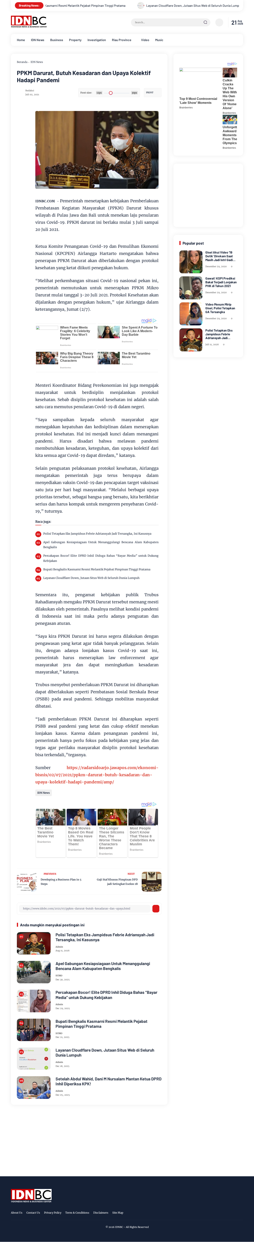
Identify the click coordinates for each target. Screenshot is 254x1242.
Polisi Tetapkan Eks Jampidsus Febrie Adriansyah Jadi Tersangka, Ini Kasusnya (97, 533)
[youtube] (240, 1213)
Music (159, 40)
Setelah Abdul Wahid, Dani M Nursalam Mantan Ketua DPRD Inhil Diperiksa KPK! (109, 1081)
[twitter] (222, 1213)
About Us (16, 1212)
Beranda (22, 62)
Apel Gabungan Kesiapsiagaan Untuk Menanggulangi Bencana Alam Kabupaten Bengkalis (101, 544)
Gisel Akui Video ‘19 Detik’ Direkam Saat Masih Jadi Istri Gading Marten (220, 256)
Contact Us (33, 1212)
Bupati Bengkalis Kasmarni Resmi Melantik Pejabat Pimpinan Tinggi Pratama (96, 569)
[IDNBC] (29, 26)
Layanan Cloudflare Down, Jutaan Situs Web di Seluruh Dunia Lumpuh (151, 5)
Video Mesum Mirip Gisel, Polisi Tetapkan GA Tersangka (220, 308)
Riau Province (121, 40)
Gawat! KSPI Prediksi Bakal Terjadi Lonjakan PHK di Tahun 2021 (221, 282)
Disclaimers (100, 1212)
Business (56, 40)
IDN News (37, 40)
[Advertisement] (209, 194)
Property (75, 40)
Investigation (97, 40)
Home (21, 40)
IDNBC (119, 1227)
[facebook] (215, 1213)
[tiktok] (234, 1213)
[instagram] (228, 1213)
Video (145, 40)
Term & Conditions (77, 1212)
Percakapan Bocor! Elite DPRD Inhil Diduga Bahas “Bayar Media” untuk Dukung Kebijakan (101, 558)
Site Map (117, 1212)
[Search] (205, 22)
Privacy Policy (52, 1212)
